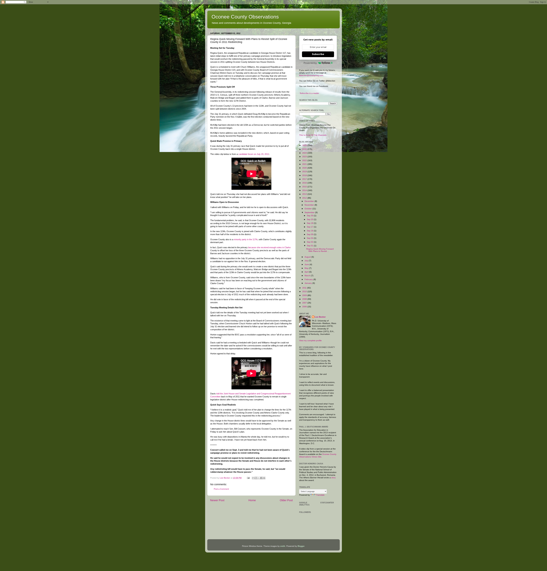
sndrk (282, 546)
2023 (304, 157)
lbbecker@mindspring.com (311, 75)
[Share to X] (258, 478)
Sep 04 (310, 238)
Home (252, 500)
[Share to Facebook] (261, 478)
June (307, 264)
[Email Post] (248, 478)
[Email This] (253, 478)
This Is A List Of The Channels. (313, 135)
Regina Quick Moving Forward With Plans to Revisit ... (320, 250)
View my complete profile (310, 340)
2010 (304, 291)
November (310, 205)
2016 (304, 183)
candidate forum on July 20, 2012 (253, 154)
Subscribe (318, 54)
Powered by (310, 63)
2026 (304, 145)
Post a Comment (221, 489)
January (308, 283)
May (307, 268)
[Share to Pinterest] (264, 478)
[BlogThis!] (256, 478)
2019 (304, 172)
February (309, 279)
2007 (304, 303)
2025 (304, 149)
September (310, 212)
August (308, 257)
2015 (304, 187)
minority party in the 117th (246, 239)
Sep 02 (310, 242)
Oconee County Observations (245, 17)
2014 (304, 190)
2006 (304, 307)
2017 (304, 179)
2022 (304, 160)
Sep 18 (310, 223)
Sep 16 (310, 231)
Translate (320, 495)
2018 (304, 175)
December (310, 201)
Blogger (301, 546)
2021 (304, 164)
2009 (304, 295)
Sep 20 (310, 219)
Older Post (286, 500)
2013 (304, 194)
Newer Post (217, 500)
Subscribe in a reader (309, 93)
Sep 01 (310, 246)
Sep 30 (310, 216)
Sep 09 (310, 234)
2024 (304, 153)
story (333, 478)
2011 (304, 288)
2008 (304, 299)
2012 (304, 198)
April (307, 272)
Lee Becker (320, 317)
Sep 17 (310, 227)
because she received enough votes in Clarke (269, 247)
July (307, 261)
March (308, 276)
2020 (304, 168)
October (308, 209)
